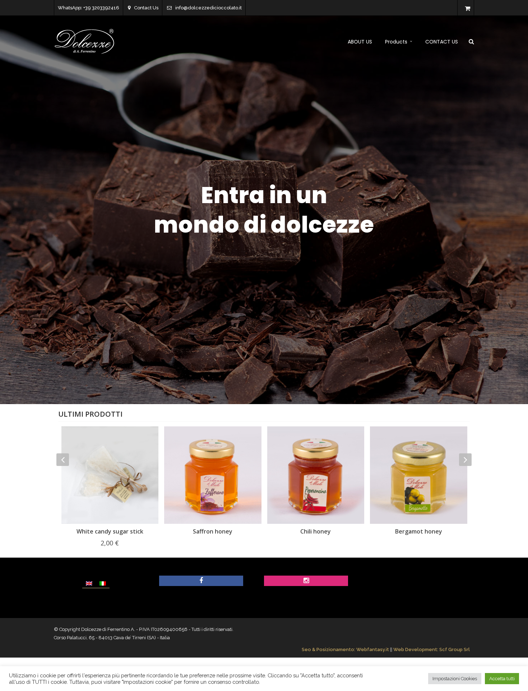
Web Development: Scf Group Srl (431, 649)
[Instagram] (306, 581)
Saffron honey (109, 531)
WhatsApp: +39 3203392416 (88, 7)
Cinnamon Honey (418, 531)
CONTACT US (441, 41)
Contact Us (146, 7)
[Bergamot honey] (315, 475)
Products (396, 41)
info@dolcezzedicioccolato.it (208, 7)
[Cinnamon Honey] (418, 475)
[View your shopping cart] (467, 8)
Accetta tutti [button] (502, 678)
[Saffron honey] (109, 475)
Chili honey (212, 531)
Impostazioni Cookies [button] (454, 678)
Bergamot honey (315, 531)
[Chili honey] (212, 475)
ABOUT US (360, 41)
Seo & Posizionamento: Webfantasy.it (345, 649)
